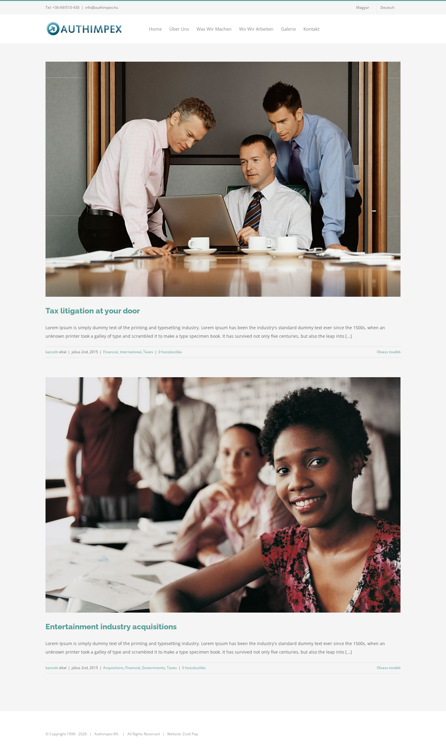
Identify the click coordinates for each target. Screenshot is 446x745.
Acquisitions (113, 667)
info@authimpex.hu (101, 7)
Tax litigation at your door (93, 310)
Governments (153, 667)
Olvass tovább (388, 351)
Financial (110, 351)
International (130, 351)
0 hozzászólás (170, 351)
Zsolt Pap (190, 733)
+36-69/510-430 (65, 7)
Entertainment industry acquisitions (111, 626)
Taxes (148, 351)
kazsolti (52, 351)
